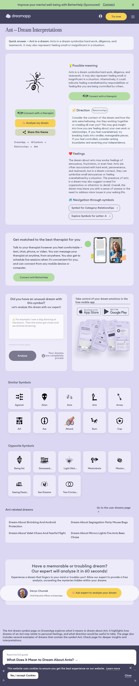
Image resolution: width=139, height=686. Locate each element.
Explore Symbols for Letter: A (89, 216)
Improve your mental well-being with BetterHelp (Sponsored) (59, 5)
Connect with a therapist (38, 113)
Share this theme (38, 132)
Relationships (21, 146)
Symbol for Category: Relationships (93, 208)
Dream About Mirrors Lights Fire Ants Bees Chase (98, 535)
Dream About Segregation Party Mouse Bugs (99, 522)
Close (128, 675)
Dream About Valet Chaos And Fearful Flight (37, 533)
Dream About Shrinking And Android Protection (32, 524)
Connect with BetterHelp (34, 277)
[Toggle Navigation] (133, 17)
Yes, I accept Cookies (23, 675)
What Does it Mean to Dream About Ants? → (42, 660)
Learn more (113, 668)
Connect (109, 4)
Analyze (22, 355)
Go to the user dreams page (114, 507)
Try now (116, 16)
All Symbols (37, 142)
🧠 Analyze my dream (35, 123)
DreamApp (20, 142)
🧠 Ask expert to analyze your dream (94, 593)
